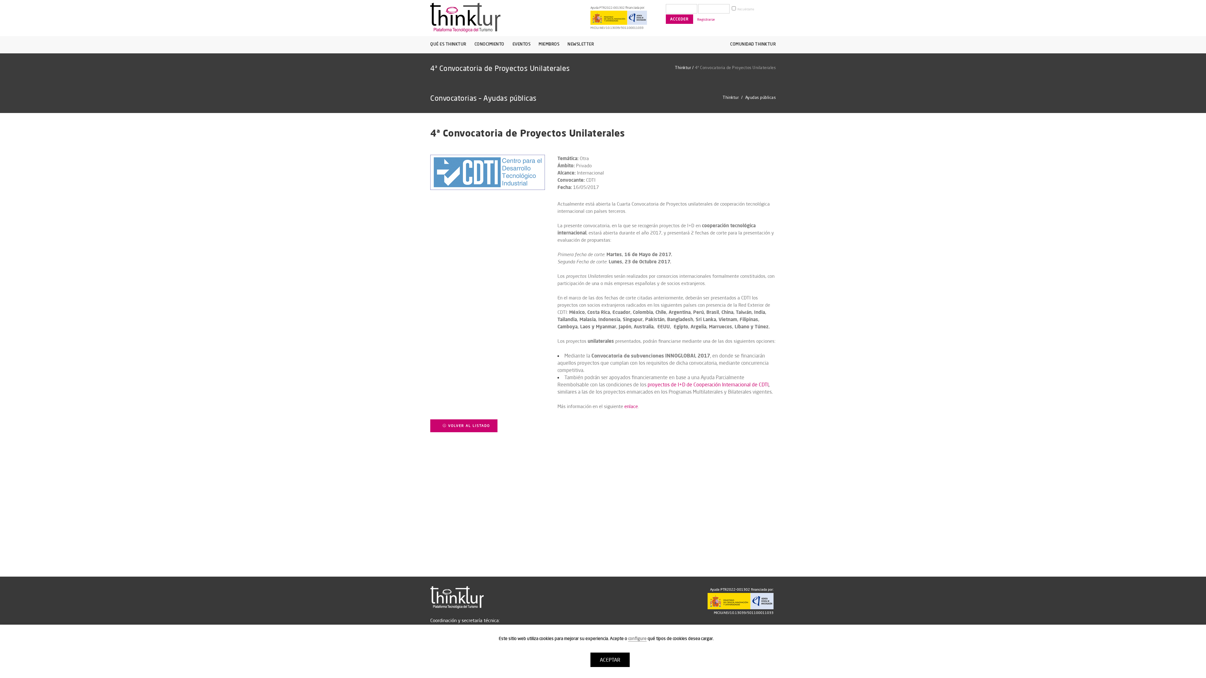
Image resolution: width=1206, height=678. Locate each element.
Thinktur (683, 67)
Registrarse (706, 19)
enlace (631, 406)
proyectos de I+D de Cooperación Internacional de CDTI (708, 384)
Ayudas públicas (760, 97)
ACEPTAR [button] (610, 660)
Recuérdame (745, 9)
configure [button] (637, 638)
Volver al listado (468, 425)
